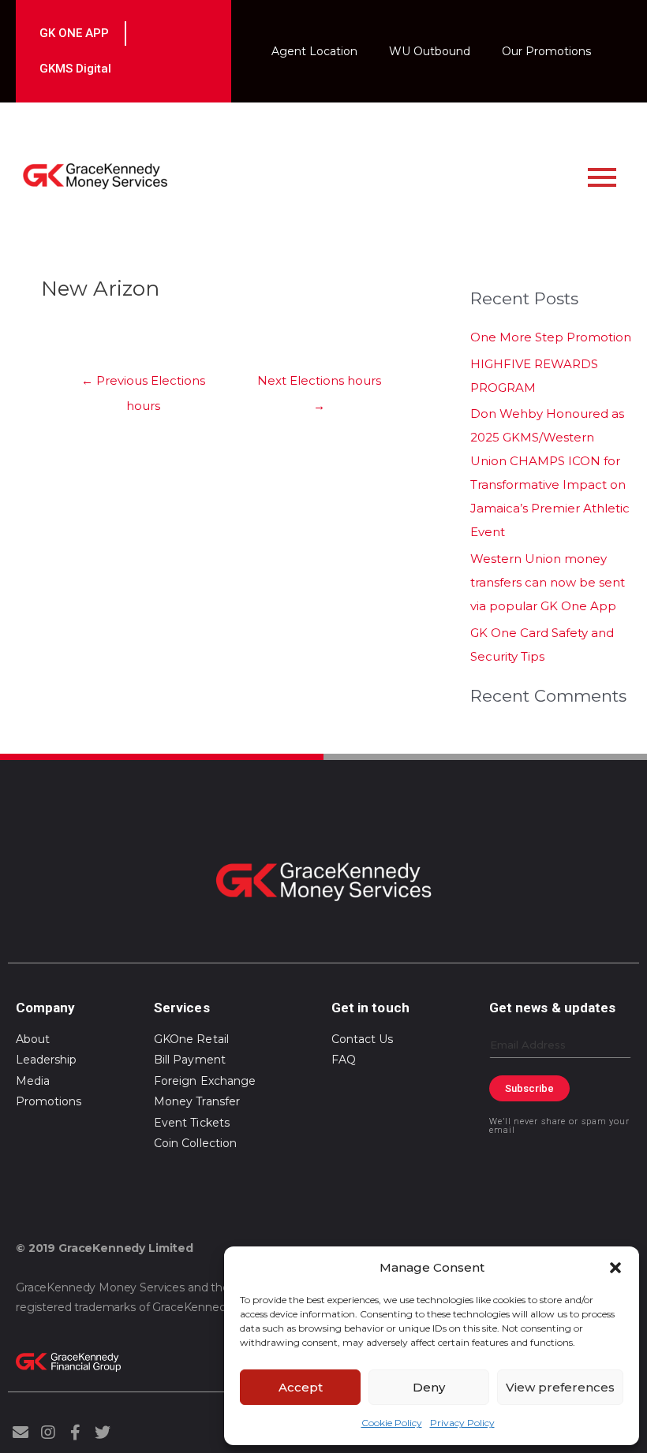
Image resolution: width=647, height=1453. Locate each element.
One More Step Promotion (550, 337)
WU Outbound (429, 51)
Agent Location (314, 51)
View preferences (560, 1387)
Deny (429, 1387)
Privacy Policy (462, 1423)
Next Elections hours (319, 384)
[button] (615, 1268)
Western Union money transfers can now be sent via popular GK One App (547, 582)
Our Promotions (546, 51)
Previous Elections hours (143, 384)
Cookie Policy (391, 1423)
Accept (301, 1387)
